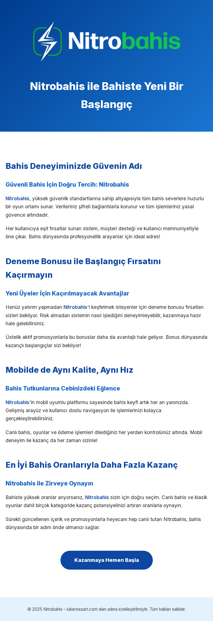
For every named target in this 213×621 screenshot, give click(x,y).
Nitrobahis (17, 198)
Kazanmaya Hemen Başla (106, 560)
